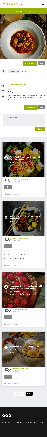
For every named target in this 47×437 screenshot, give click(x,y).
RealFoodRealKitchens (18, 85)
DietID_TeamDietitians (12, 255)
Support (10, 422)
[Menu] (43, 4)
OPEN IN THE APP (23, 11)
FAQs (4, 422)
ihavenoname (9, 258)
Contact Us (18, 422)
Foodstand (12, 4)
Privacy (26, 422)
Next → (29, 394)
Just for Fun (14, 71)
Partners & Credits (36, 422)
